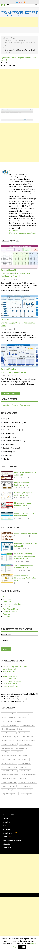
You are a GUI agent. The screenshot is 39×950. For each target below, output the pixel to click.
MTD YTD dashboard (9, 771)
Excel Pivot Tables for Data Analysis (16, 405)
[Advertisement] (19, 88)
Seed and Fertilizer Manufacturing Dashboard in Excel (25, 577)
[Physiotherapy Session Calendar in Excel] (7, 506)
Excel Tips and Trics (10, 609)
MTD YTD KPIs (25, 771)
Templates (13, 369)
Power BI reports (25, 786)
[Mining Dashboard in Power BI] (7, 536)
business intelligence (25, 714)
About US (6, 614)
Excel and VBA (8, 815)
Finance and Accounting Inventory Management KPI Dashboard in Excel (24, 556)
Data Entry (19, 721)
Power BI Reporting (8, 786)
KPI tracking (6, 767)
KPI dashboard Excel (9, 763)
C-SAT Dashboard (9, 679)
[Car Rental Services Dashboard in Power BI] (7, 546)
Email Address (6, 634)
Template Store (10, 833)
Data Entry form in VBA (10, 725)
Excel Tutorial (17, 752)
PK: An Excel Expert (19, 12)
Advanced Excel (9, 597)
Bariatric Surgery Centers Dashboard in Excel (18, 324)
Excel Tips (5, 752)
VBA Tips (6, 606)
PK (10, 170)
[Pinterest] (15, 230)
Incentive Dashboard (10, 686)
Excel (20, 729)
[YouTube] (17, 230)
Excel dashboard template (26, 740)
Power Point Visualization (13, 441)
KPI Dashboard (23, 759)
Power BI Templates (25, 790)
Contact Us (7, 616)
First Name (4, 640)
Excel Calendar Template (10, 737)
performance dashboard (10, 775)
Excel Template (7, 748)
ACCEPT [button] (22, 947)
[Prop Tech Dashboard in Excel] (19, 356)
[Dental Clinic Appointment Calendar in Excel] (7, 516)
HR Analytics (23, 756)
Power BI (12, 270)
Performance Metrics (29, 775)
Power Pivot (7, 437)
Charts (5, 818)
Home (5, 38)
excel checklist (28, 737)
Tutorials (6, 826)
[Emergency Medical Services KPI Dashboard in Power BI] (19, 257)
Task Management (26, 794)
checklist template (8, 718)
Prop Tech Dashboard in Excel (14, 372)
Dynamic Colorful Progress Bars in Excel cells (20, 44)
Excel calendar (24, 733)
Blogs (13, 38)
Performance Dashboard (12, 681)
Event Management (8, 729)
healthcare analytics (9, 756)
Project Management (9, 794)
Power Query (8, 444)
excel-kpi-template (8, 733)
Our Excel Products (10, 611)
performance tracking (9, 778)
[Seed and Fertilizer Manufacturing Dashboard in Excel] (7, 578)
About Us (6, 844)
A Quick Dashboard (10, 676)
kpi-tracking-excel (8, 759)
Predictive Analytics (10, 448)
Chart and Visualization (12, 604)
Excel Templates (22, 748)
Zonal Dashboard (9, 669)
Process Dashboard (10, 683)
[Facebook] (9, 230)
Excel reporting (25, 744)
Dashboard (5, 270)
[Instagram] (11, 230)
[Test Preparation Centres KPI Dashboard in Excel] (7, 568)
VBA (4, 459)
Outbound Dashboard (11, 674)
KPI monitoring (25, 763)
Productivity (7, 452)
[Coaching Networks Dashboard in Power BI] (7, 475)
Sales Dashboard (9, 671)
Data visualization (27, 725)
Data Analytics (7, 721)
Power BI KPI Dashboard (27, 782)
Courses (7, 836)
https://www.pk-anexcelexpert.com (22, 233)
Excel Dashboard (8, 740)
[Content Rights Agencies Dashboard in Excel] (7, 496)
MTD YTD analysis (20, 767)
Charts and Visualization (14, 40)
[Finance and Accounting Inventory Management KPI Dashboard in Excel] (7, 556)
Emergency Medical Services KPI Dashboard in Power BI (15, 274)
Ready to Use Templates (12, 840)
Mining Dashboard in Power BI (25, 533)
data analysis (22, 718)
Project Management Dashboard (15, 666)
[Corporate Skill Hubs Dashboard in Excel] (7, 485)
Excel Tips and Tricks (11, 430)
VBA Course (7, 599)
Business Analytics (8, 714)
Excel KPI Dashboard (9, 744)
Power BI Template (8, 790)
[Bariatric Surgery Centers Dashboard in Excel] (19, 306)
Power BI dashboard (9, 782)
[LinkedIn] (13, 230)
